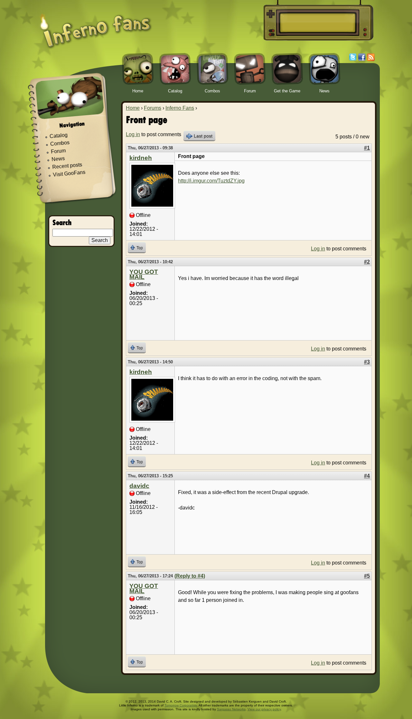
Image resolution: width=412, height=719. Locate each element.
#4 (367, 476)
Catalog (58, 135)
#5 (367, 576)
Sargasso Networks (231, 709)
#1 (367, 148)
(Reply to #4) (189, 576)
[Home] (95, 26)
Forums (152, 108)
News (58, 159)
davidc (139, 485)
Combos (60, 143)
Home (133, 108)
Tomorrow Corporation (180, 705)
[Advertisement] (317, 23)
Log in (133, 134)
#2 (367, 262)
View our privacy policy (264, 709)
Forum (58, 151)
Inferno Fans (179, 108)
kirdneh (140, 157)
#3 (367, 362)
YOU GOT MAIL (143, 274)
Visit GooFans (69, 173)
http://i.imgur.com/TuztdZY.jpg (211, 180)
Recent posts (67, 166)
